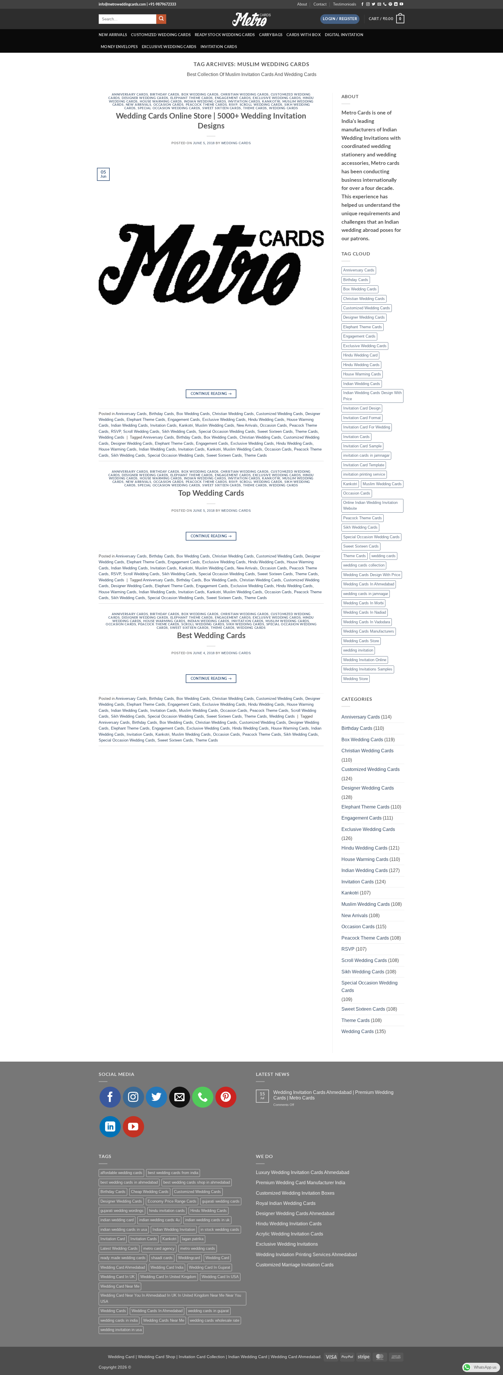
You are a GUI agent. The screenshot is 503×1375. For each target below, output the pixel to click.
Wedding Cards (283, 108)
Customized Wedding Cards (161, 35)
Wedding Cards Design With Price (371, 575)
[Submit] (161, 19)
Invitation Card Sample (362, 446)
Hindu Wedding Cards (266, 419)
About (302, 4)
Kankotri (271, 101)
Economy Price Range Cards (172, 1201)
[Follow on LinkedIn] (396, 4)
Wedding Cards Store (361, 641)
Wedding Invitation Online (364, 660)
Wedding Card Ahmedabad (122, 1267)
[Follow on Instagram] (368, 4)
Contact (320, 4)
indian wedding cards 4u (159, 1220)
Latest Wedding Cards (119, 1248)
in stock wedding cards (220, 1229)
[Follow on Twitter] (373, 4)
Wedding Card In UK (117, 1277)
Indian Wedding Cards (205, 101)
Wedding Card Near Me (119, 1286)
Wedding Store (355, 679)
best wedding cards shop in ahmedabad (196, 1182)
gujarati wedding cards (221, 1201)
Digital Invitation (344, 35)
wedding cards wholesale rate (214, 1320)
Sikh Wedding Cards (179, 431)
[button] (339, 19)
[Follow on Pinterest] (390, 4)
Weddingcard (189, 1258)
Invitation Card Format (362, 418)
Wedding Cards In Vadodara (366, 622)
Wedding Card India (166, 1267)
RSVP (233, 104)
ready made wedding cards (123, 1258)
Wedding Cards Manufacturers (368, 631)
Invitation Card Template (363, 465)
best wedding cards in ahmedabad (129, 1182)
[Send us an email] (379, 4)
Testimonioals (344, 4)
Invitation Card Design (361, 408)
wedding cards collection (364, 565)
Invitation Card (112, 1239)
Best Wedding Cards (211, 636)
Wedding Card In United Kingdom (168, 1277)
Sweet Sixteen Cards (221, 108)
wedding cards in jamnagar (365, 594)
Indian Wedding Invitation (174, 1229)
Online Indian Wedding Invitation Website (370, 505)
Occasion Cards (168, 104)
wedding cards (383, 556)
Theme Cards (255, 108)
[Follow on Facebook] (362, 4)
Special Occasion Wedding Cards (169, 108)
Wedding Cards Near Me (163, 1320)
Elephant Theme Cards (191, 98)
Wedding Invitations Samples (367, 669)
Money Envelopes (119, 47)
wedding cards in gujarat (208, 1311)
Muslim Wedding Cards (214, 425)
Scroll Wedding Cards (261, 104)
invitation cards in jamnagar (366, 455)
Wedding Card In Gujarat (209, 1267)
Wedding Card (217, 1258)
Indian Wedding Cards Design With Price (372, 396)
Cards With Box (303, 35)
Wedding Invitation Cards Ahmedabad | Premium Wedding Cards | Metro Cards (333, 1095)
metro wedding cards (197, 1248)
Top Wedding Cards (211, 493)
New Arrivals (113, 35)
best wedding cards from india (173, 1173)
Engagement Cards (233, 98)
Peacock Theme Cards (206, 104)
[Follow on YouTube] (401, 4)
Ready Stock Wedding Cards (225, 35)
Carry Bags (271, 35)
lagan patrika (192, 1239)
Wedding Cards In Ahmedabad (368, 584)
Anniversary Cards (130, 94)
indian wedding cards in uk (207, 1220)
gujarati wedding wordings (122, 1210)
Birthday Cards (164, 94)
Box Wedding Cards (200, 94)
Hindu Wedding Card (360, 355)
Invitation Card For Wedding (366, 427)
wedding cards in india (119, 1320)
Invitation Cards (219, 47)
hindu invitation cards (167, 1210)
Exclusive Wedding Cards (169, 47)
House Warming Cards (161, 101)
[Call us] (385, 4)
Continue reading (211, 394)
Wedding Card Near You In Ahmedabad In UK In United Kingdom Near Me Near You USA (170, 1298)
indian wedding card (117, 1220)
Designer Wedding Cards (145, 98)
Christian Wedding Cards (245, 94)
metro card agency (159, 1248)
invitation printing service (364, 474)
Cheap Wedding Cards (150, 1191)
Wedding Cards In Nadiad (364, 612)
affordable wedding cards (121, 1173)
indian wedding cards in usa (123, 1229)
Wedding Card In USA (220, 1277)
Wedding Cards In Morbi (363, 603)
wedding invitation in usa (121, 1330)
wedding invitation (358, 650)
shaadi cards (162, 1258)
